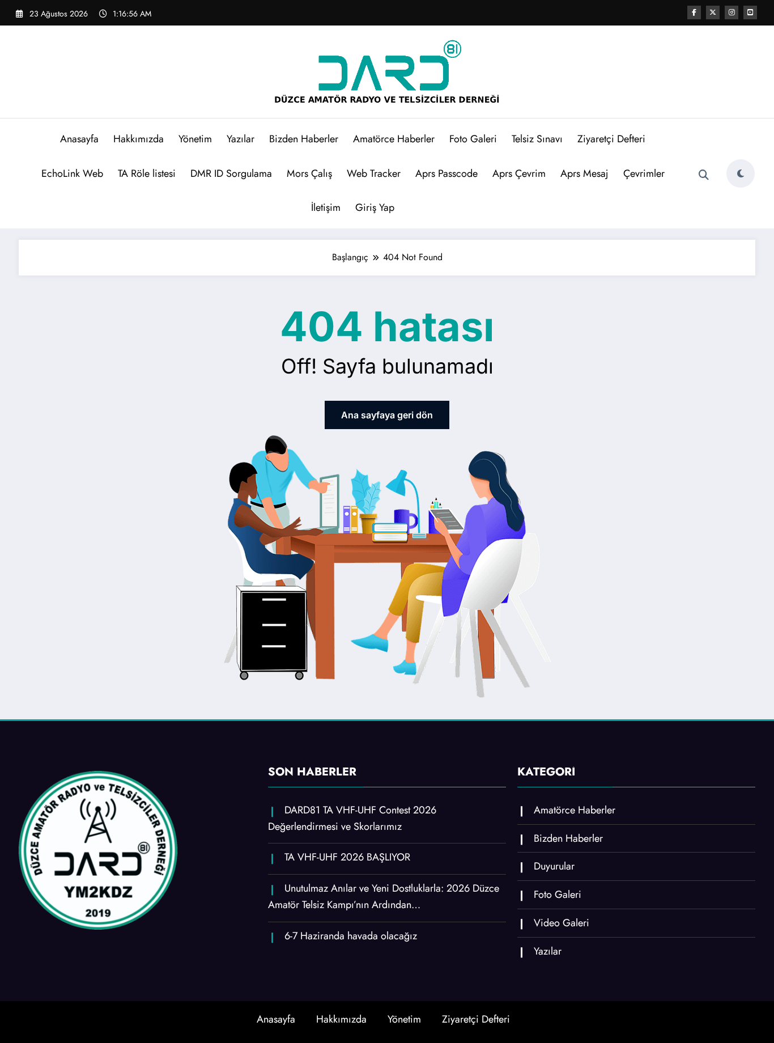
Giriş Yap (374, 207)
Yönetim (195, 139)
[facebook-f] (694, 12)
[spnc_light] (740, 173)
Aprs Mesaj (584, 173)
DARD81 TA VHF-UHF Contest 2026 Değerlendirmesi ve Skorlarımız (352, 818)
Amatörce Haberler (394, 139)
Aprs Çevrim (519, 173)
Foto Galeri (473, 139)
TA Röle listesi (147, 173)
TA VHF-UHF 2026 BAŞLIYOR (347, 857)
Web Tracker (374, 173)
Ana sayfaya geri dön (387, 415)
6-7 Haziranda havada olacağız (350, 935)
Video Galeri (561, 922)
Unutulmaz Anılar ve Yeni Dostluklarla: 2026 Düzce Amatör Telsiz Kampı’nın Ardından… (383, 896)
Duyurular (554, 866)
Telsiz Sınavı (537, 139)
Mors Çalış (309, 173)
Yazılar (240, 139)
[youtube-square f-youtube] (750, 12)
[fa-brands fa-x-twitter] (713, 12)
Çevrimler (644, 173)
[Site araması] (704, 175)
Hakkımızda (138, 139)
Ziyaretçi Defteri (611, 139)
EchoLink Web (72, 173)
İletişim (326, 207)
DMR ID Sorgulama (231, 173)
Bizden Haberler (303, 139)
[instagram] (731, 12)
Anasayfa (79, 139)
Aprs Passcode (446, 173)
